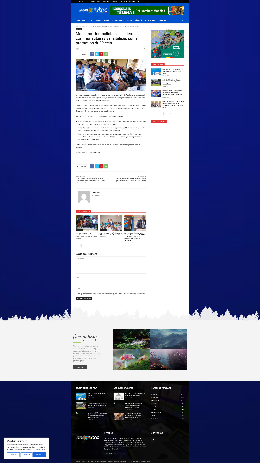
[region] (26, 448)
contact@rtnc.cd (120, 453)
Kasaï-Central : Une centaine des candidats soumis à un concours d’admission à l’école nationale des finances (90, 181)
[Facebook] (182, 1)
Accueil (78, 26)
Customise (13, 454)
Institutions (150, 20)
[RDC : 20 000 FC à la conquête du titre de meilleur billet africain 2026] (156, 71)
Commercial (122, 1)
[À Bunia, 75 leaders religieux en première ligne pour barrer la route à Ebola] (156, 82)
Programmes (105, 1)
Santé (106, 20)
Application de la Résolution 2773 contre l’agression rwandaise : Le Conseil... (134, 405)
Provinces (162, 20)
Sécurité (138, 20)
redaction (83, 49)
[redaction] (77, 49)
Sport (98, 20)
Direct (98, 1)
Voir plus (167, 114)
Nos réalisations (133, 1)
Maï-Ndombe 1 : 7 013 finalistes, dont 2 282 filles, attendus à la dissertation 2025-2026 (111, 234)
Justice (130, 20)
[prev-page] (77, 245)
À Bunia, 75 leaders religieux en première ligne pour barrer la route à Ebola (172, 82)
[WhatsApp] (106, 54)
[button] (181, 20)
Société (91, 20)
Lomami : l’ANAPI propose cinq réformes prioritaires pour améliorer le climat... (97, 415)
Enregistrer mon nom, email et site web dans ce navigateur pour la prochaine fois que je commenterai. (112, 294)
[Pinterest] (101, 54)
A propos (92, 1)
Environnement (118, 20)
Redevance (114, 1)
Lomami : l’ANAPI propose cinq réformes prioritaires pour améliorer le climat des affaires (172, 92)
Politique (81, 20)
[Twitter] (97, 54)
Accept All (39, 454)
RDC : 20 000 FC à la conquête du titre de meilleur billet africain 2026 (172, 71)
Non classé (84, 26)
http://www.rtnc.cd (97, 195)
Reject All (26, 454)
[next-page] (80, 245)
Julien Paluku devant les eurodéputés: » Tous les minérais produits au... (133, 415)
